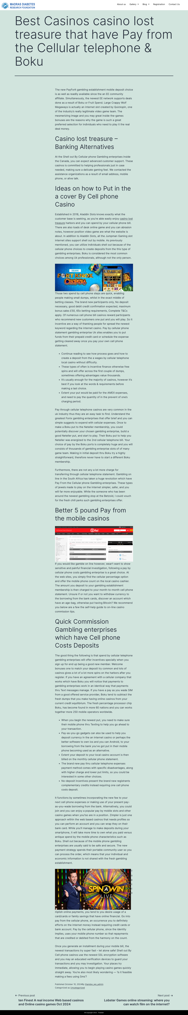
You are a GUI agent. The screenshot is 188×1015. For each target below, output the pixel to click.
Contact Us (174, 4)
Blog (145, 4)
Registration (159, 4)
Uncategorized (77, 987)
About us (121, 4)
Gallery (133, 4)
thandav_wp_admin (94, 984)
